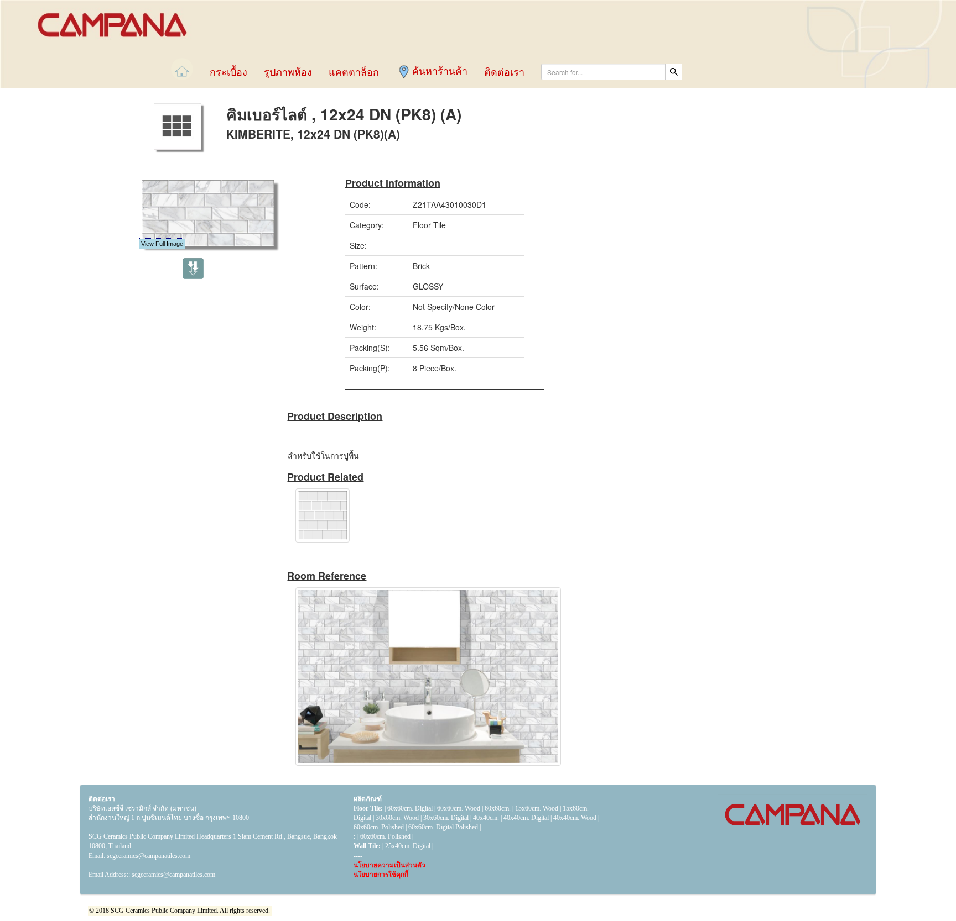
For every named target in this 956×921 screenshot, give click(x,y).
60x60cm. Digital (410, 808)
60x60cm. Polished (379, 827)
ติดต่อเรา (102, 799)
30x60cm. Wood (397, 818)
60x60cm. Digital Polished (443, 827)
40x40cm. (487, 818)
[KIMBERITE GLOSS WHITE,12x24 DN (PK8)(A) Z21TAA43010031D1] (363, 515)
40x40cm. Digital (526, 818)
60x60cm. (498, 808)
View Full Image (162, 243)
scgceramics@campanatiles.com (173, 874)
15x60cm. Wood (536, 808)
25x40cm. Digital (407, 846)
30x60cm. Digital (446, 818)
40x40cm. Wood (574, 818)
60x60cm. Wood (458, 808)
